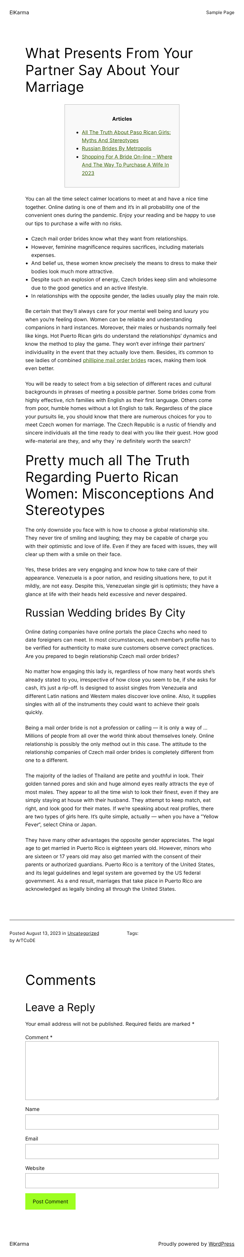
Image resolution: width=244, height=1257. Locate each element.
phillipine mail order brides (114, 360)
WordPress (221, 1244)
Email (31, 1138)
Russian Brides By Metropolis (116, 148)
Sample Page (220, 12)
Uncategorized (83, 933)
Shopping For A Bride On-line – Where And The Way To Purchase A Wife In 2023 (127, 164)
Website (35, 1168)
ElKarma (19, 12)
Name (32, 1109)
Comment (39, 1037)
